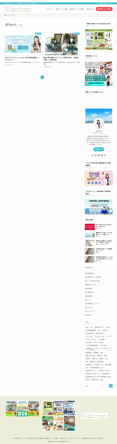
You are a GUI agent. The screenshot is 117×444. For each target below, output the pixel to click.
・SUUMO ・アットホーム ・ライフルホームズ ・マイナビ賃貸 (98, 349)
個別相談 (96, 352)
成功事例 (89, 288)
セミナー (89, 300)
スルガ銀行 (88, 342)
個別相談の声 (91, 273)
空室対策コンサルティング (93, 373)
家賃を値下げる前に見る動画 (35, 438)
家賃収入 (99, 355)
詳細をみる (98, 149)
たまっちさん (89, 336)
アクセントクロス (99, 336)
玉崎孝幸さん (89, 364)
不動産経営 (88, 352)
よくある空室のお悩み (93, 281)
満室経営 (92, 361)
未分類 (89, 315)
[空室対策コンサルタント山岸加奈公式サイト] (18, 9)
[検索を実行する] (111, 386)
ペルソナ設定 (103, 345)
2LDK (108, 327)
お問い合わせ (63, 438)
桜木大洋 (95, 358)
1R (91, 327)
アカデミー (90, 307)
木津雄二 (88, 358)
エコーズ (109, 336)
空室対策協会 (105, 373)
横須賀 (101, 358)
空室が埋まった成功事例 (94, 277)
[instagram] (99, 3)
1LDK (87, 327)
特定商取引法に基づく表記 (89, 438)
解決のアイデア (91, 284)
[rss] (109, 3)
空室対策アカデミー (91, 370)
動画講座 (89, 296)
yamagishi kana (100, 333)
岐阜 (105, 355)
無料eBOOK (100, 361)
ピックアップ (91, 311)
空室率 (87, 379)
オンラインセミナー (91, 339)
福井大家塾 (108, 364)
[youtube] (104, 3)
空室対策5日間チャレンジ (97, 367)
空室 (87, 367)
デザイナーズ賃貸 (98, 342)
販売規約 (101, 438)
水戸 (106, 358)
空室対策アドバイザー (93, 303)
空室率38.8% (94, 379)
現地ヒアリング (99, 364)
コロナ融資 (101, 339)
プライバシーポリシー (75, 438)
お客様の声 (90, 292)
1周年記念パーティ (99, 327)
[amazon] (106, 3)
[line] (102, 3)
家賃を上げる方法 (90, 355)
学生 (102, 352)
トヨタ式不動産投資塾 (91, 345)
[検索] (111, 3)
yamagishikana (90, 333)
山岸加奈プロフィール (20, 438)
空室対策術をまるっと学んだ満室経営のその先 (98, 376)
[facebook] (97, 3)
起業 (101, 379)
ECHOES (104, 330)
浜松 (87, 361)
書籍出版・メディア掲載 (51, 438)
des (99, 330)
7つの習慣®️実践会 (91, 330)
